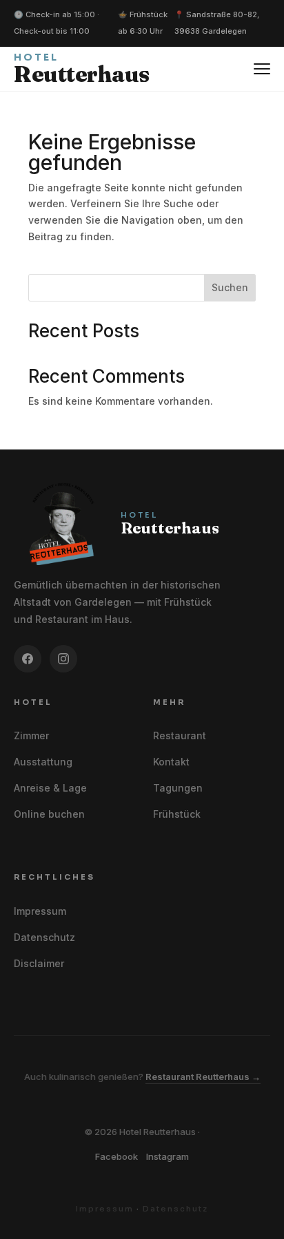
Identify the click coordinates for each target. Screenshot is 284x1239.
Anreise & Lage (50, 788)
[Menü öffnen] (262, 69)
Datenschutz (44, 937)
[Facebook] (27, 659)
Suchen (230, 287)
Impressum (40, 911)
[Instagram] (63, 659)
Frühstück (177, 814)
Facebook (116, 1156)
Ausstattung (43, 761)
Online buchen (49, 814)
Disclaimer (39, 963)
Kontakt (171, 761)
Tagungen (178, 788)
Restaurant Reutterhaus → (203, 1076)
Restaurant (179, 735)
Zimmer (31, 735)
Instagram (167, 1156)
